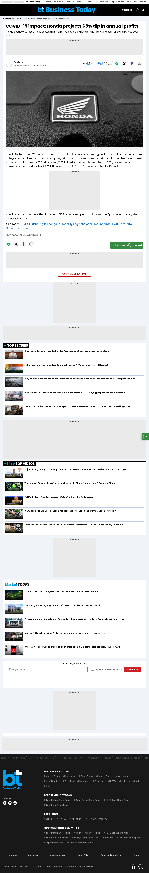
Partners (137, 855)
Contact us (33, 855)
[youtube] (10, 803)
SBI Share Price (106, 837)
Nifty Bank (77, 818)
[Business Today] (67, 10)
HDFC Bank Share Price (117, 800)
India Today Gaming (85, 2)
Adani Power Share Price (88, 800)
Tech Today (87, 776)
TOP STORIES (17, 345)
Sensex (49, 818)
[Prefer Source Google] (87, 63)
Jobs (48, 786)
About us (13, 855)
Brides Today (131, 2)
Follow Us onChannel (126, 245)
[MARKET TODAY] (17, 584)
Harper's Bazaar (117, 2)
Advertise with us (57, 855)
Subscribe (127, 9)
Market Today (53, 776)
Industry (126, 781)
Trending (69, 781)
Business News (9, 18)
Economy (70, 776)
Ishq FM (142, 2)
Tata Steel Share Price (57, 804)
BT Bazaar (47, 2)
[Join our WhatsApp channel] (145, 439)
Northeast (70, 2)
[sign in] (143, 10)
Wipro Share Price (55, 842)
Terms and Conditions (111, 855)
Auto (137, 781)
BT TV (113, 781)
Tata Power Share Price (81, 842)
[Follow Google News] (104, 63)
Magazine (84, 781)
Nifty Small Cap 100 (97, 818)
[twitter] (15, 803)
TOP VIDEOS (25, 464)
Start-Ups (100, 781)
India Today (58, 2)
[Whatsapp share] (116, 63)
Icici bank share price (129, 837)
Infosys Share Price (83, 837)
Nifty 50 (62, 818)
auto (19, 18)
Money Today (105, 776)
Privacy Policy (83, 855)
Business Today (33, 2)
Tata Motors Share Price (58, 800)
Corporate (123, 776)
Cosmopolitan (102, 2)
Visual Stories (52, 781)
